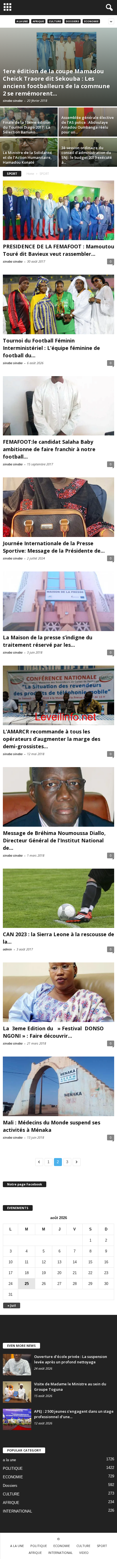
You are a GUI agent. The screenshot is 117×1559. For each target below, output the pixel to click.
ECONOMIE (91, 21)
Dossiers (72, 21)
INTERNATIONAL (17, 1511)
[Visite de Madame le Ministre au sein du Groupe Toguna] (17, 1392)
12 (44, 1262)
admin (7, 949)
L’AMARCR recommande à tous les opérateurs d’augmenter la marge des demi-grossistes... (51, 739)
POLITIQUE (13, 1468)
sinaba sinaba (12, 100)
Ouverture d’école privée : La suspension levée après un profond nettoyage (70, 1359)
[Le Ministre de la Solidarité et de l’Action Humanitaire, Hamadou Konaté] (29, 160)
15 (90, 1262)
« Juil (11, 1305)
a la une (22, 21)
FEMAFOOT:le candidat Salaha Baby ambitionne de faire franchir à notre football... (49, 449)
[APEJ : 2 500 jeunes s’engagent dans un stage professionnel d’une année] (17, 1419)
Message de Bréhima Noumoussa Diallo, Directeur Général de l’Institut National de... (54, 840)
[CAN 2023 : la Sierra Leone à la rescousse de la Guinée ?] (58, 898)
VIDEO (84, 1552)
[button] (108, 7)
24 (10, 1284)
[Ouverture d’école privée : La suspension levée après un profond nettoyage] (17, 1364)
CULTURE (55, 21)
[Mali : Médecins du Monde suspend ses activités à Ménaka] (58, 1086)
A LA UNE (17, 1546)
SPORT (102, 1546)
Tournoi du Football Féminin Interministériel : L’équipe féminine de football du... (51, 348)
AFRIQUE (38, 21)
